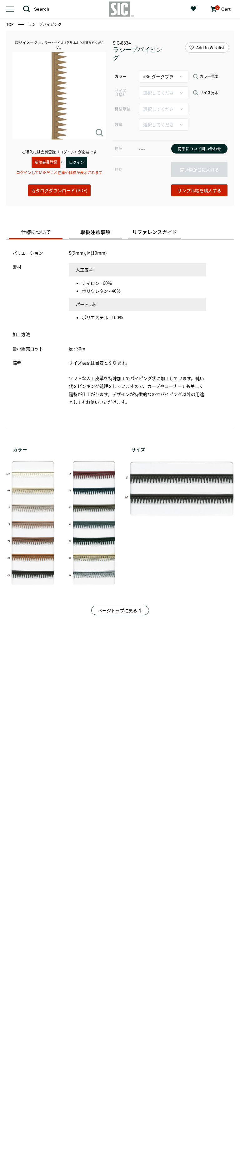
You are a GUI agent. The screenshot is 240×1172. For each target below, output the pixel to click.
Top (10, 24)
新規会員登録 (46, 162)
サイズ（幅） (121, 92)
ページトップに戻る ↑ (120, 610)
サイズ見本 (209, 92)
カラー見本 (209, 76)
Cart (224, 9)
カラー (121, 76)
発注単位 (122, 108)
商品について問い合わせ (199, 148)
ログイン (76, 162)
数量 (118, 124)
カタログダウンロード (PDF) (59, 190)
